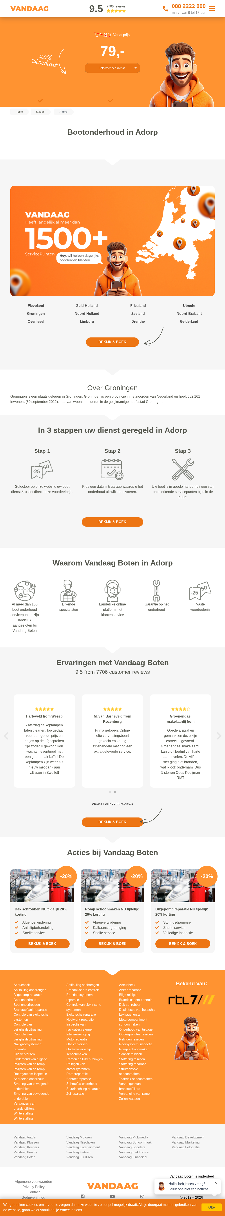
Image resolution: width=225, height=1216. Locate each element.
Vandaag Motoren (79, 1137)
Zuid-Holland (87, 306)
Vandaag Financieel (133, 1157)
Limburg (87, 321)
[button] (6, 735)
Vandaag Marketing (186, 1142)
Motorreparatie (76, 1039)
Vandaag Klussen (26, 1142)
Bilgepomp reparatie (28, 995)
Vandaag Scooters (132, 1147)
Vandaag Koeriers (26, 1147)
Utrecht (189, 306)
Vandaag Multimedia (133, 1137)
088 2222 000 (189, 6)
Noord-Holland (87, 313)
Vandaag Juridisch (79, 1157)
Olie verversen (24, 1054)
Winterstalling (23, 1113)
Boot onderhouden (27, 1004)
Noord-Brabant (189, 313)
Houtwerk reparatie (80, 1019)
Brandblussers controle (83, 990)
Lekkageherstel (130, 1014)
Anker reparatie (130, 990)
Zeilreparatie (75, 1093)
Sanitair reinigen (130, 1054)
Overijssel (36, 321)
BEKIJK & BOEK (112, 342)
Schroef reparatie (78, 1079)
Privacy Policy (33, 1187)
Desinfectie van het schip (137, 1009)
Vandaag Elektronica (134, 1152)
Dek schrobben (130, 1004)
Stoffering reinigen (132, 1059)
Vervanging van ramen (135, 1093)
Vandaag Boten (24, 1157)
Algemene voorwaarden (33, 1181)
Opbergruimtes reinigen (136, 1034)
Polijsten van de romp (29, 1064)
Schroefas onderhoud (29, 1079)
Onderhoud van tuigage (30, 1059)
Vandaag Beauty (25, 1152)
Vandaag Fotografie (186, 1147)
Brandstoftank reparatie (30, 1009)
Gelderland (189, 321)
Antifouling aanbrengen (30, 990)
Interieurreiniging (78, 1034)
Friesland (138, 306)
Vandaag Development (188, 1137)
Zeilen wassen (129, 1098)
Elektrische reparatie (81, 1014)
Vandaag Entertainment (83, 1147)
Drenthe (138, 321)
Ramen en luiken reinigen (84, 1059)
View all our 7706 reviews (112, 804)
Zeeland (138, 313)
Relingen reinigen (131, 1039)
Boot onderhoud (25, 1000)
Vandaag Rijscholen (80, 1142)
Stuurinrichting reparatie (83, 1089)
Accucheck (22, 985)
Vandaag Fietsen (78, 1152)
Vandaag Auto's (25, 1137)
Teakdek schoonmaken (135, 1079)
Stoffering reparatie (132, 1064)
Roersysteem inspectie (30, 1074)
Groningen (36, 313)
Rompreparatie (77, 1074)
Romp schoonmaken (134, 1049)
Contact (33, 1192)
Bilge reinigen (128, 995)
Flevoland (36, 306)
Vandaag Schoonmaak (135, 1142)
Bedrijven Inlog (33, 1197)
